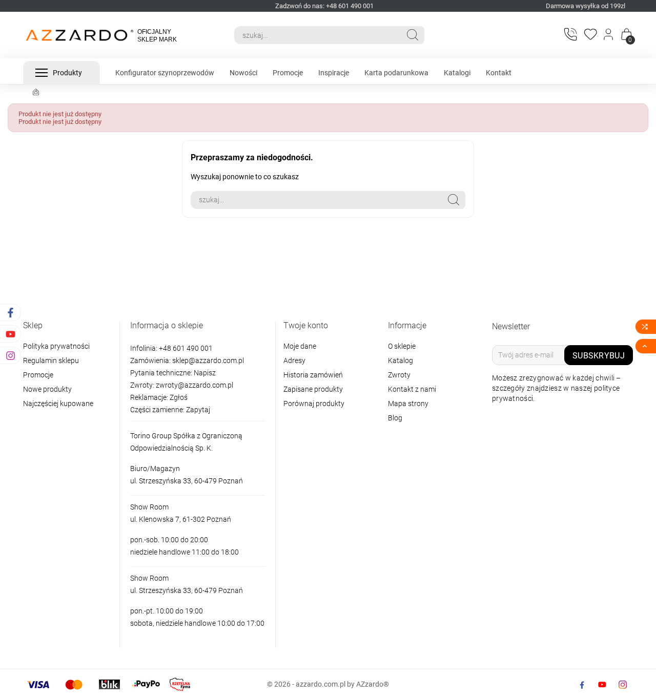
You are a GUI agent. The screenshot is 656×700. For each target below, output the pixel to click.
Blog (395, 418)
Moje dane (299, 346)
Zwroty (399, 375)
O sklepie (402, 346)
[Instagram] (622, 684)
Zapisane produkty (313, 389)
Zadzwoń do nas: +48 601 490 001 (324, 6)
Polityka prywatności (56, 346)
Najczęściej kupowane (58, 403)
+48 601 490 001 (185, 348)
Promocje (38, 375)
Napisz (205, 373)
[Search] (412, 34)
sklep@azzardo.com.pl (208, 360)
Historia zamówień (313, 375)
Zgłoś (179, 397)
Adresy (294, 360)
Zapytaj (198, 410)
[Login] (609, 35)
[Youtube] (602, 684)
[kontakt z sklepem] (570, 34)
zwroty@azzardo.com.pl (194, 385)
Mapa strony (408, 403)
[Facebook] (581, 684)
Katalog (400, 360)
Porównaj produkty (313, 403)
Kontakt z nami (412, 389)
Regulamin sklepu (51, 360)
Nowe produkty (47, 389)
